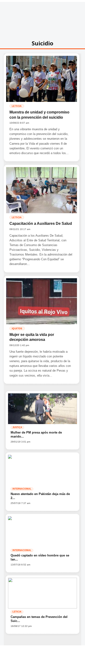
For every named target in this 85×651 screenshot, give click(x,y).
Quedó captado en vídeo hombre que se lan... (40, 557)
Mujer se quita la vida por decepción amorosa (31, 337)
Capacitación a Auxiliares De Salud (40, 223)
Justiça (17, 427)
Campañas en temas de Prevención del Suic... (39, 619)
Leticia (17, 106)
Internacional (22, 489)
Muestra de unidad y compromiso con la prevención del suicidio (39, 114)
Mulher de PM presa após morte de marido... (36, 434)
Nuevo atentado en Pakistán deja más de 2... (40, 496)
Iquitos (17, 328)
